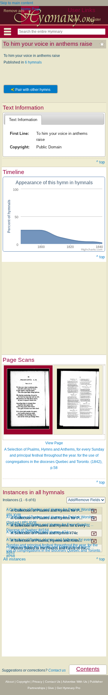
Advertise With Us (75, 681)
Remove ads (14, 11)
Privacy (37, 681)
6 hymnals (33, 62)
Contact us (57, 670)
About (9, 681)
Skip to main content (16, 3)
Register (94, 19)
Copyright (23, 681)
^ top (100, 162)
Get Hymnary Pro (68, 688)
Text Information (23, 119)
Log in (75, 19)
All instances (14, 559)
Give (51, 688)
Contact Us (52, 681)
